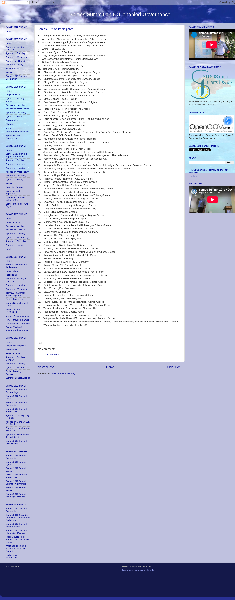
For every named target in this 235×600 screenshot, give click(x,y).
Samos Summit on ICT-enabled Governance (120, 14)
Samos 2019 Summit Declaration (16, 77)
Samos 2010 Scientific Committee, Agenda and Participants (18, 517)
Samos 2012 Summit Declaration (16, 403)
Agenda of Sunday (15, 160)
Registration (12, 271)
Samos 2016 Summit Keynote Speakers (16, 155)
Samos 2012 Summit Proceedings (16, 390)
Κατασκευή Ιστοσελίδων (134, 570)
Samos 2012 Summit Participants (16, 410)
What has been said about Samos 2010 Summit (16, 548)
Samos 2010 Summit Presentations (16, 525)
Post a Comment (50, 354)
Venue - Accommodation (18, 316)
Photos (9, 124)
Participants (11, 275)
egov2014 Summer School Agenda (15, 294)
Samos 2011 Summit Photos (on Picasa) (16, 495)
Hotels (9, 249)
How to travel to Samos (17, 320)
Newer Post (46, 367)
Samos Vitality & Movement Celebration (17, 328)
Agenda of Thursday (16, 112)
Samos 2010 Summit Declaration (16, 509)
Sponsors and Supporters (13, 136)
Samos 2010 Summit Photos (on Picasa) (16, 531)
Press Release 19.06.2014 (13, 310)
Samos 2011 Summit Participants (16, 476)
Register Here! (13, 94)
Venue (9, 72)
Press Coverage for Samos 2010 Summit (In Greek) (18, 539)
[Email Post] (40, 343)
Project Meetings (14, 299)
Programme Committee (17, 131)
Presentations (13, 68)
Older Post (174, 367)
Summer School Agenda (18, 378)
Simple (150, 570)
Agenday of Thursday (16, 61)
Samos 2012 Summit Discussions (16, 442)
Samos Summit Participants (55, 29)
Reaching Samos (14, 187)
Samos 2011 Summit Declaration (16, 456)
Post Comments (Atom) (63, 373)
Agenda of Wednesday (17, 57)
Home (110, 367)
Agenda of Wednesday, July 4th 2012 (17, 435)
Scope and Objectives (17, 346)
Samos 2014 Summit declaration (16, 265)
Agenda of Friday (14, 65)
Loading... (194, 176)
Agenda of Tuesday (15, 53)
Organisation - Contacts (18, 323)
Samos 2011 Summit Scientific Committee (16, 482)
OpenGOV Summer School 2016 (15, 198)
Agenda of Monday (15, 164)
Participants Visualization (12, 556)
